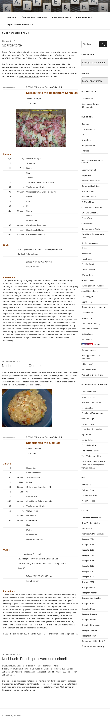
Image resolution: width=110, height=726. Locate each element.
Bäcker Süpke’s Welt (90, 180)
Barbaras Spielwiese (90, 186)
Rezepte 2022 (87, 582)
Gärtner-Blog (87, 275)
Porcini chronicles (89, 445)
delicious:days (87, 418)
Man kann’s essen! (90, 328)
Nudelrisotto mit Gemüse (22, 366)
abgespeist (86, 175)
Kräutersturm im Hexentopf (93, 307)
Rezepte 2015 (87, 544)
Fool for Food (87, 264)
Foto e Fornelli (88, 270)
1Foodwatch (87, 98)
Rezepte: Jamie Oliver (91, 598)
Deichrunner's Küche (90, 229)
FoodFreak (86, 259)
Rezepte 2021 (87, 577)
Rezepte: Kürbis (88, 603)
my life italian (87, 440)
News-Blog (86, 140)
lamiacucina (86, 318)
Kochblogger (87, 296)
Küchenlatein (87, 312)
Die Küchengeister (89, 243)
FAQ (83, 135)
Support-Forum (88, 145)
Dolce (84, 248)
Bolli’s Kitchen (87, 191)
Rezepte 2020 (87, 571)
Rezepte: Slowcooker (91, 625)
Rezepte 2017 (87, 555)
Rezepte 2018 (87, 560)
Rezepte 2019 (87, 566)
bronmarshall (87, 408)
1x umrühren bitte (89, 170)
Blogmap (85, 124)
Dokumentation (88, 129)
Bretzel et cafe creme (91, 402)
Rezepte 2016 (87, 550)
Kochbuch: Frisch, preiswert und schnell (34, 659)
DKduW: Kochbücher (90, 523)
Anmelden (86, 485)
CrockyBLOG (87, 223)
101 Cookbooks (88, 391)
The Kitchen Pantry (90, 451)
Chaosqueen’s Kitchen (91, 207)
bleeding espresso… (90, 397)
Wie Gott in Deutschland (92, 375)
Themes (85, 151)
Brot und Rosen (88, 197)
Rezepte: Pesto (88, 609)
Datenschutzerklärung (91, 518)
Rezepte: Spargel (89, 630)
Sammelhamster (88, 350)
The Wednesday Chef (91, 456)
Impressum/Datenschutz (19, 24)
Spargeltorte (12, 45)
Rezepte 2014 (87, 539)
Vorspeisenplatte (89, 369)
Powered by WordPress (12, 716)
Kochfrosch (86, 302)
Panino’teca (86, 339)
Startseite (11, 17)
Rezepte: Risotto (89, 619)
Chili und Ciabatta (89, 213)
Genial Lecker (87, 280)
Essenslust (86, 253)
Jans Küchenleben (89, 291)
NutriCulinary (87, 334)
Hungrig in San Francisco (92, 286)
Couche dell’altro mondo (92, 413)
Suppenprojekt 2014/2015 (93, 641)
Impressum (86, 528)
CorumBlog (86, 218)
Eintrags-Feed (87, 490)
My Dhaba (86, 434)
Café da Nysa (87, 202)
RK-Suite (97, 345)
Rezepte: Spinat (88, 636)
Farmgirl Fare (87, 424)
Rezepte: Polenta (89, 614)
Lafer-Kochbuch (61, 55)
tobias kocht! (87, 364)
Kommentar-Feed (89, 495)
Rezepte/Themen (60, 17)
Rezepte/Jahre (83, 17)
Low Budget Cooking (90, 323)
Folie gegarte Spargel (29, 76)
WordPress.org (88, 501)
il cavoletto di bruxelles (91, 429)
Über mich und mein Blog (34, 17)
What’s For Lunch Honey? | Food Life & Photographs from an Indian (93, 464)
